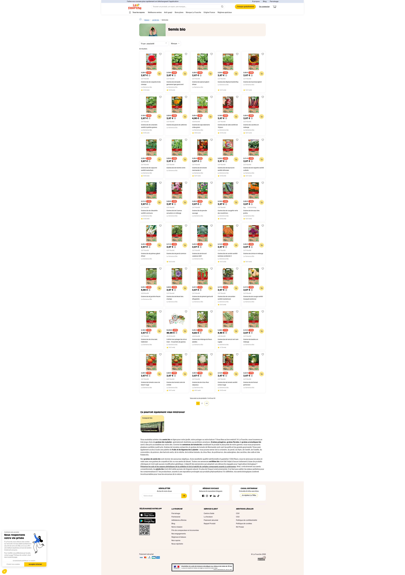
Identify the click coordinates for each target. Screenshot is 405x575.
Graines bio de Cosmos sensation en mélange (174, 212)
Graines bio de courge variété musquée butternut (253, 298)
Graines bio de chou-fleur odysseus (200, 384)
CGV (238, 513)
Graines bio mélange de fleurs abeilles (202, 341)
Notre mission (176, 527)
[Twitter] (211, 496)
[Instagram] (207, 496)
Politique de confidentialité (246, 520)
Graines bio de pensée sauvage (199, 212)
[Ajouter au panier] (159, 73)
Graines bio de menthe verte (176, 168)
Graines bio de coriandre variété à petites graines (149, 126)
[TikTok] (218, 496)
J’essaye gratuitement (245, 6)
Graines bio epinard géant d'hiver (200, 83)
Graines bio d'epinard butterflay (228, 82)
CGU (238, 517)
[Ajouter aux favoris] (160, 54)
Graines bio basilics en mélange (250, 341)
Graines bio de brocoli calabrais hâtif (199, 255)
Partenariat (175, 517)
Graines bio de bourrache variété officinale (226, 169)
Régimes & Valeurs (178, 537)
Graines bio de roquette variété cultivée (253, 169)
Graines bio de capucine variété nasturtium (149, 169)
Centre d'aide (209, 513)
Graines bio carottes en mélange (251, 126)
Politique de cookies (244, 523)
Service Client (211, 509)
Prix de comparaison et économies (185, 530)
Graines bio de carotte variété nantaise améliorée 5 (227, 255)
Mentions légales (244, 509)
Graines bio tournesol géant (252, 82)
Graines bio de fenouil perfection (250, 384)
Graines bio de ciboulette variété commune (149, 212)
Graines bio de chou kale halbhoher (149, 341)
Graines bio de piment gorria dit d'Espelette (202, 298)
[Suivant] (206, 403)
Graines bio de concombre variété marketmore (226, 298)
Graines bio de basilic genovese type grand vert (175, 83)
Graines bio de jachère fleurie (150, 296)
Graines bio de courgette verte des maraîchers (228, 212)
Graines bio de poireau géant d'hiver (150, 255)
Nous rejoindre (177, 544)
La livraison (208, 517)
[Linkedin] (214, 496)
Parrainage (274, 1)
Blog (265, 1)
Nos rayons (175, 540)
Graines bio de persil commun (176, 253)
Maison (146, 20)
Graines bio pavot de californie (177, 125)
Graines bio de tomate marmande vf (199, 169)
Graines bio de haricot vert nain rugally (228, 341)
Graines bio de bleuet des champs (175, 298)
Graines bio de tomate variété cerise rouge (227, 384)
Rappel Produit (209, 523)
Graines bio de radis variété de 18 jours (228, 126)
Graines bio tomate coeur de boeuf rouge (150, 384)
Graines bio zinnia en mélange (253, 253)
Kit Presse (240, 527)
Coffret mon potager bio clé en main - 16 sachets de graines (177, 341)
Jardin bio (155, 20)
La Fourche (176, 509)
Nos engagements (178, 534)
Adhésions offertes (178, 520)
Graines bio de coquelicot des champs (151, 83)
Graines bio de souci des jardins (251, 212)
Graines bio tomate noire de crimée (176, 384)
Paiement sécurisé (211, 520)
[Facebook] (203, 496)
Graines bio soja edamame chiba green (201, 126)
